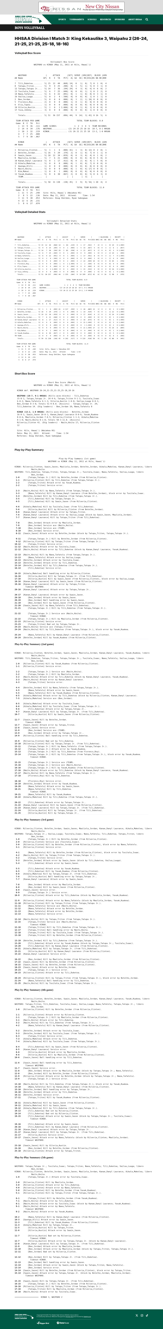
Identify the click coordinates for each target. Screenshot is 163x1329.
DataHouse (87, 1316)
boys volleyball (30, 28)
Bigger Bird (69, 1316)
